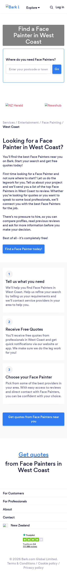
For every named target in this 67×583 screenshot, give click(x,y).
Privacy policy (33, 568)
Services (9, 122)
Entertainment (28, 122)
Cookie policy (48, 563)
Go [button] (57, 69)
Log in (60, 7)
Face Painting (51, 122)
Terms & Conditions (21, 563)
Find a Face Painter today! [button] (23, 249)
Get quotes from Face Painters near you (33, 419)
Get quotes (34, 454)
